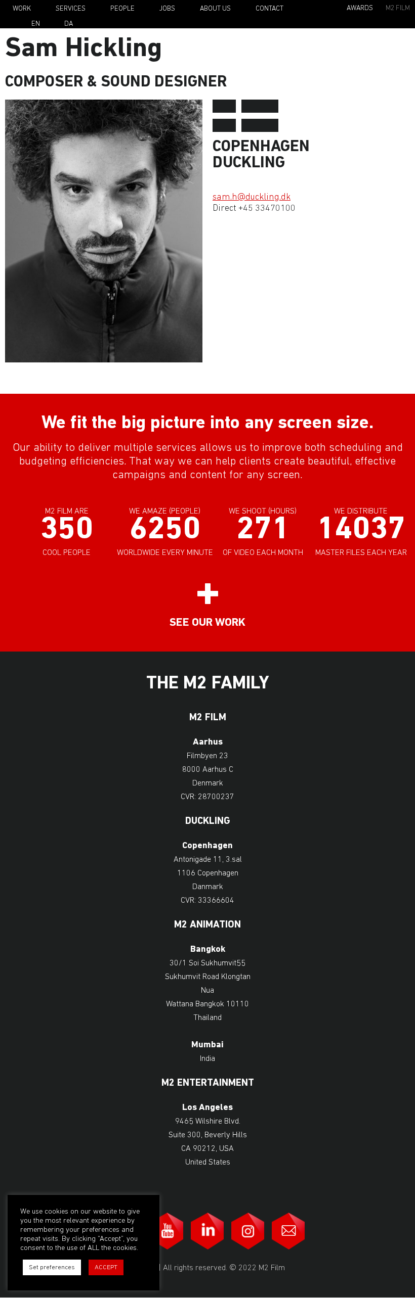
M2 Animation (207, 925)
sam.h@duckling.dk (251, 197)
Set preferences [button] (52, 1267)
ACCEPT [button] (106, 1267)
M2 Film (398, 8)
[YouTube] (167, 1231)
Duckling (207, 821)
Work (22, 9)
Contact (269, 9)
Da (68, 24)
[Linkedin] (207, 1231)
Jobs (167, 9)
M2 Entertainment (207, 1083)
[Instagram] (248, 1231)
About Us (215, 9)
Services (71, 9)
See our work (207, 623)
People (122, 9)
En (35, 24)
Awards (360, 8)
